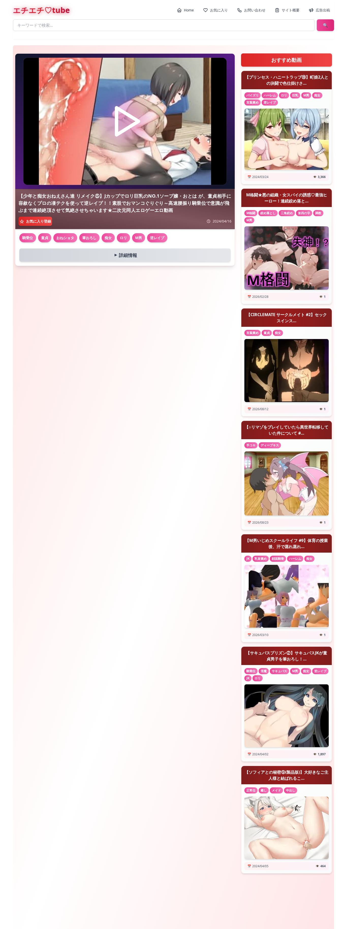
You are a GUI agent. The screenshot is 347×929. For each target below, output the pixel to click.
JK (247, 558)
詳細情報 (124, 255)
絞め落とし (268, 213)
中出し (290, 790)
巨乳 (295, 95)
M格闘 (250, 213)
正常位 (251, 790)
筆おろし (89, 237)
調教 (318, 213)
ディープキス (270, 445)
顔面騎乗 (278, 558)
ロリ (123, 237)
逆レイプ (157, 237)
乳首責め (261, 558)
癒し (264, 790)
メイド (276, 790)
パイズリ (252, 95)
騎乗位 (27, 237)
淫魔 (264, 671)
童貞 (44, 237)
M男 (138, 237)
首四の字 (304, 213)
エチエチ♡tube (41, 10)
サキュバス (279, 671)
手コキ (251, 445)
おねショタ (65, 237)
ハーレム (270, 95)
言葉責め (252, 102)
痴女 (108, 237)
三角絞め (287, 213)
